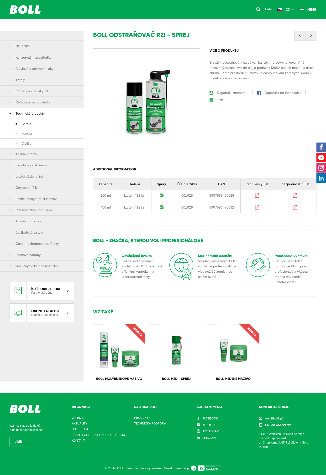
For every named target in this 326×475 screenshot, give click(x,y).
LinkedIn (209, 437)
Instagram (210, 431)
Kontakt (78, 440)
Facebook (210, 418)
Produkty (142, 417)
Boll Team (80, 429)
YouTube (209, 425)
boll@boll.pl (274, 418)
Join (18, 441)
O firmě (78, 417)
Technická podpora (150, 423)
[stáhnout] (257, 195)
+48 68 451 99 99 (278, 425)
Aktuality (79, 423)
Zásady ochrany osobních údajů (98, 435)
